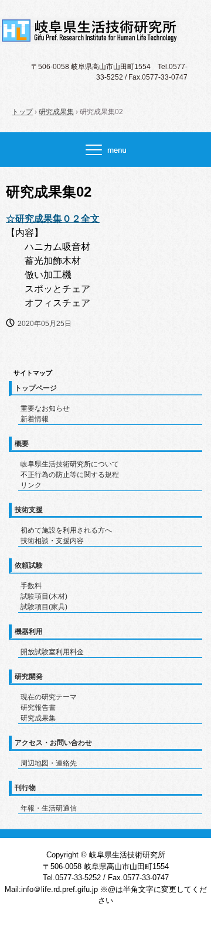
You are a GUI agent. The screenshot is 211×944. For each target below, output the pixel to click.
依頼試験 (29, 565)
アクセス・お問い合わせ (53, 743)
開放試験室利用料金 (52, 652)
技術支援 (29, 510)
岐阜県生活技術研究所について (70, 464)
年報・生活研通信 (49, 808)
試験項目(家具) (44, 607)
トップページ (36, 388)
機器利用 (29, 631)
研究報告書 (38, 707)
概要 (22, 444)
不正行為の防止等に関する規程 (70, 475)
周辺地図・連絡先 (49, 763)
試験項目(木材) (44, 596)
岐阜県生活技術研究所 (105, 28)
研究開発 (29, 676)
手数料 (31, 586)
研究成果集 (56, 112)
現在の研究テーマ (49, 697)
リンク (31, 485)
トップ (22, 112)
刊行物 (25, 788)
